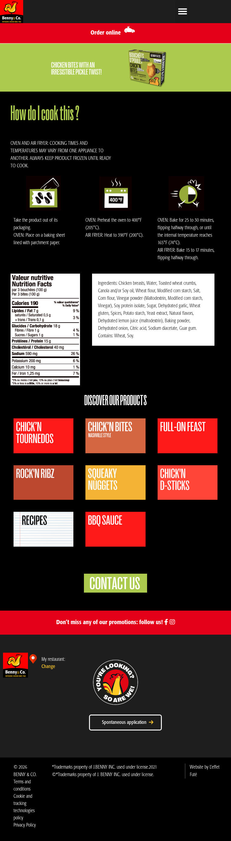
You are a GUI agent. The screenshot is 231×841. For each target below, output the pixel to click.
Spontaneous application (125, 722)
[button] (182, 11)
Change (48, 666)
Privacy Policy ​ (25, 825)
